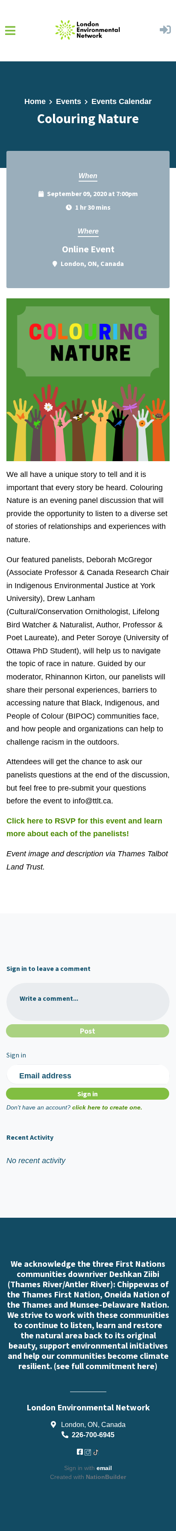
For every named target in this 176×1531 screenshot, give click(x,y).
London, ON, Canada (92, 263)
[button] (165, 31)
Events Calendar (121, 101)
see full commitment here (105, 1366)
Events (68, 101)
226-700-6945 (93, 1435)
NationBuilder (106, 1476)
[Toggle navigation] (10, 30)
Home (35, 101)
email (104, 1468)
